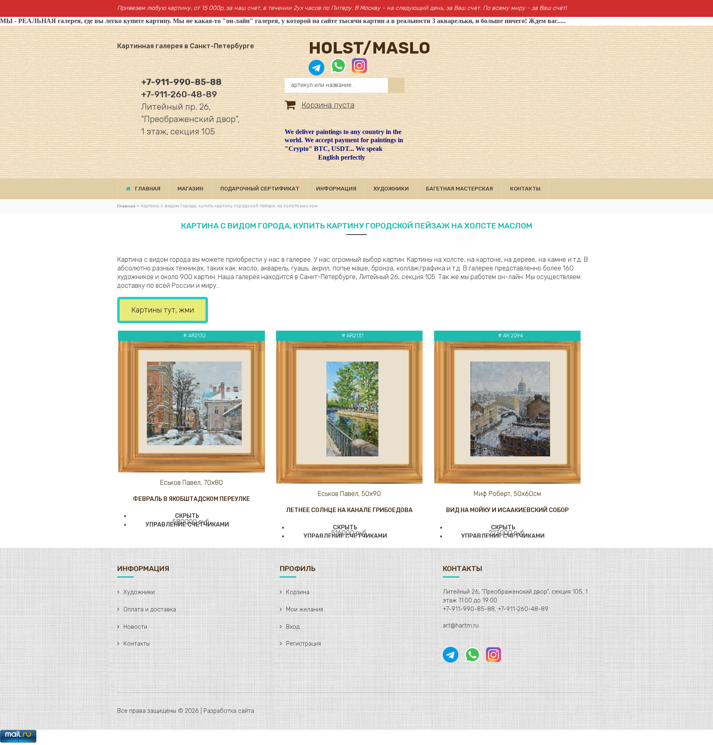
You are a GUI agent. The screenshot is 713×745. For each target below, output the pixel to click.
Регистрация (303, 643)
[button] (191, 508)
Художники (139, 592)
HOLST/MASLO (369, 48)
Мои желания (304, 609)
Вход (293, 626)
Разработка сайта (228, 710)
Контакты (136, 643)
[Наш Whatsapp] (338, 70)
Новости (135, 626)
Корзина (297, 592)
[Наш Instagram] (358, 70)
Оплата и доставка (149, 609)
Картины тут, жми (162, 310)
